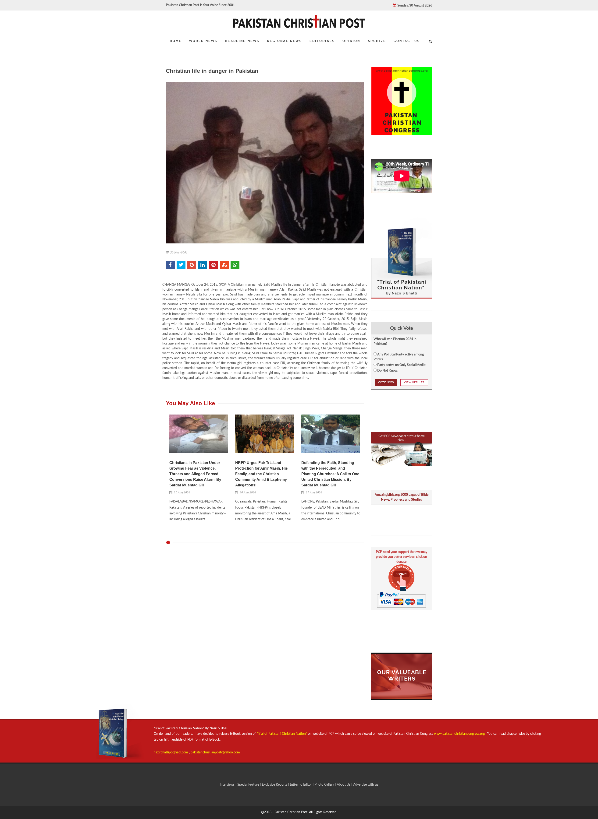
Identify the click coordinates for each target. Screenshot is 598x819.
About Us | (345, 784)
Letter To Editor (301, 784)
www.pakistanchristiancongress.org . (459, 733)
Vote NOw (386, 382)
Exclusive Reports (275, 784)
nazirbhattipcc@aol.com (171, 752)
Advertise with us (365, 784)
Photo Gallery (324, 784)
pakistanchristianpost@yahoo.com (215, 752)
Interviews (227, 784)
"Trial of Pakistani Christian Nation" (282, 733)
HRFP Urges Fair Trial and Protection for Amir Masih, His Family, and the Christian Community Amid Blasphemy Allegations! (261, 474)
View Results (414, 382)
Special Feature (248, 784)
